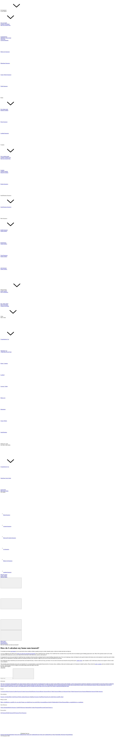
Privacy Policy (52, 734)
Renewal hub (48, 702)
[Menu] (11, 624)
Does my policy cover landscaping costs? (20, 686)
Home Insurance (4, 643)
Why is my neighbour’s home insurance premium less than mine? (27, 685)
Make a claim (3, 702)
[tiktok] (50, 723)
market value (79, 660)
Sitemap (71, 734)
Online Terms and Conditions (17, 734)
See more (67, 686)
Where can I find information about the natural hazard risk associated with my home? (59, 685)
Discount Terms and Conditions (42, 734)
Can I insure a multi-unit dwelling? (57, 686)
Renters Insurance (44, 691)
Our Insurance (4, 642)
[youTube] (90, 723)
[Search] (11, 604)
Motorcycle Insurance (63, 691)
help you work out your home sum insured (26, 653)
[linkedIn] (70, 723)
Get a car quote (4, 22)
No (4, 667)
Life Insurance (4, 712)
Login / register (4, 575)
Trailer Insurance (99, 691)
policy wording (98, 664)
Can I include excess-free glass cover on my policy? (39, 686)
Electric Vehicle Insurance (53, 691)
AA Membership (54, 702)
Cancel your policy (34, 702)
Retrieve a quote (9, 702)
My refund (61, 696)
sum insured (13, 651)
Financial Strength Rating (6, 734)
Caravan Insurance (82, 691)
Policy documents (41, 702)
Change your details (25, 702)
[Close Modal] (11, 635)
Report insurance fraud (36, 696)
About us (2, 707)
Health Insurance (10, 712)
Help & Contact (4, 574)
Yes (2, 667)
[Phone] (11, 583)
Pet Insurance (16, 712)
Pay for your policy (17, 702)
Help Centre (3, 641)
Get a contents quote (5, 156)
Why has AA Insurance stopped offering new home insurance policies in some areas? (18, 683)
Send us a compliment (78, 702)
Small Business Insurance (35, 691)
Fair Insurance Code (14, 707)
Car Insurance (3, 691)
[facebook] (10, 723)
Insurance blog (29, 696)
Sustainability (7, 707)
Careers (46, 707)
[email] (10, 733)
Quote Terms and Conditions (30, 734)
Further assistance (22, 696)
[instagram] (30, 723)
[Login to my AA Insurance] (57, 593)
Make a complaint (70, 702)
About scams (56, 696)
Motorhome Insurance (91, 691)
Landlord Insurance (17, 691)
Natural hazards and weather (47, 696)
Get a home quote (4, 109)
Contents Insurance (25, 691)
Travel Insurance (22, 712)
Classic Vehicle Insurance (73, 691)
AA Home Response (62, 702)
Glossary (16, 696)
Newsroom (42, 707)
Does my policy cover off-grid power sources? (87, 685)
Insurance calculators (5, 696)
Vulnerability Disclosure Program (62, 734)
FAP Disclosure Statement (24, 707)
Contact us (50, 707)
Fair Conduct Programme (35, 707)
